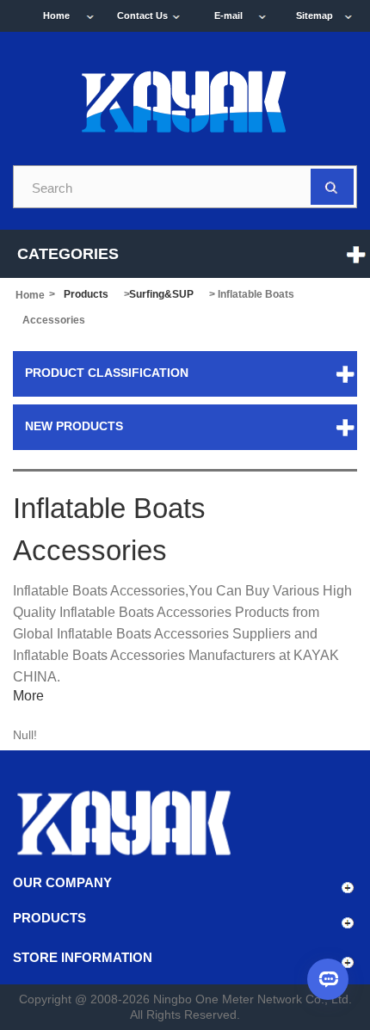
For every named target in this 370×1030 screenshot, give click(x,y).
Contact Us (142, 15)
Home (56, 15)
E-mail (228, 15)
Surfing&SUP (161, 294)
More (28, 695)
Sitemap (314, 15)
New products (74, 426)
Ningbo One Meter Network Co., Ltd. (252, 999)
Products (86, 294)
